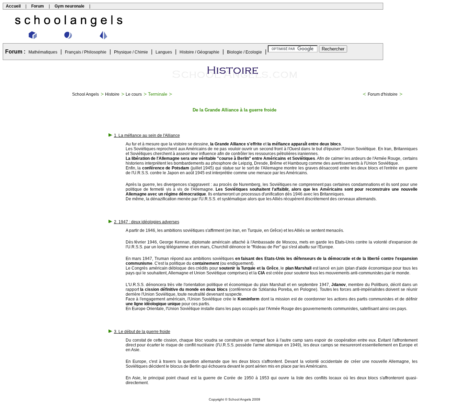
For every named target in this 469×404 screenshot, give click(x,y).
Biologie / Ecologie (244, 52)
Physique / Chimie (131, 52)
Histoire (112, 94)
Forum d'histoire (383, 94)
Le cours (134, 94)
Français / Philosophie (85, 52)
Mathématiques (42, 52)
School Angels (85, 94)
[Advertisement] (259, 26)
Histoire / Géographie (199, 52)
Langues (164, 52)
